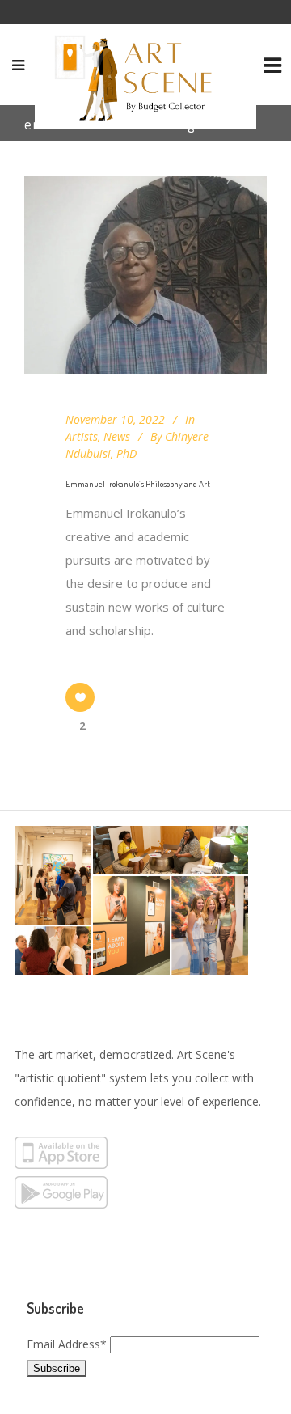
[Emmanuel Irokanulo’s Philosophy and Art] (145, 274)
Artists (81, 436)
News (116, 436)
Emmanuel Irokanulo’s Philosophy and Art (137, 483)
